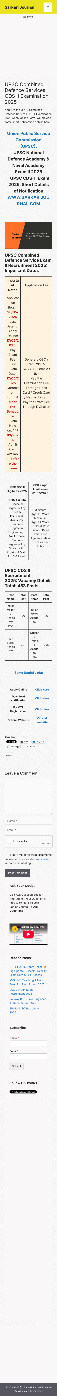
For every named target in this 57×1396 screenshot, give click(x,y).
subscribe (42, 859)
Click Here (42, 689)
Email (14, 1051)
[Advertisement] (28, 48)
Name (14, 1038)
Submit (16, 1066)
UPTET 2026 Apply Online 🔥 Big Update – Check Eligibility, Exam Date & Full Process (28, 970)
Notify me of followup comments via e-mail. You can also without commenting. (28, 859)
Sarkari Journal (19, 7)
